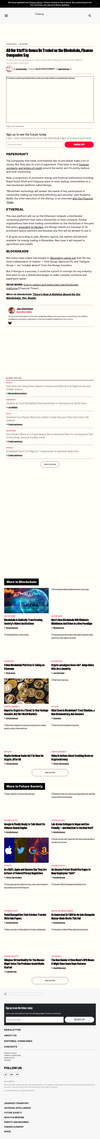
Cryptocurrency (11, 707)
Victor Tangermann (61, 764)
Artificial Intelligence (62, 911)
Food (8, 414)
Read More (50, 464)
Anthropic (11, 400)
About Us (10, 1035)
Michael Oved (58, 628)
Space (7, 1131)
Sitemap (7, 1060)
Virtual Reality (11, 956)
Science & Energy (14, 1127)
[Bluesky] (9, 323)
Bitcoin (54, 707)
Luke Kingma (11, 972)
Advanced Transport (16, 1103)
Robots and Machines (16, 1122)
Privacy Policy (36, 2)
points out (63, 257)
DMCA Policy (9, 1058)
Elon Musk (11, 431)
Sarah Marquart (59, 968)
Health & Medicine (14, 1117)
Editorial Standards (18, 1041)
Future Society (11, 44)
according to (31, 227)
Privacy (9, 448)
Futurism (57, 718)
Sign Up (79, 144)
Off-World (56, 956)
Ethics (9, 383)
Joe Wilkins (13, 407)
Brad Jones (10, 673)
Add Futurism (63, 69)
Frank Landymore (15, 424)
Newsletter (12, 1029)
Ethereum (8, 661)
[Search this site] (90, 15)
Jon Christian (21, 69)
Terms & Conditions (12, 1055)
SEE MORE (50, 772)
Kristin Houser (12, 628)
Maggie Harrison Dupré (17, 393)
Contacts (10, 1046)
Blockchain (24, 44)
